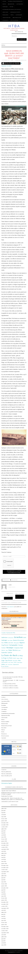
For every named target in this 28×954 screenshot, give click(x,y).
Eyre (21, 648)
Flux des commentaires (6, 773)
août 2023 (3, 873)
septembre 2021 (5, 908)
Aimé (12, 60)
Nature (11, 6)
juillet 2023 (3, 875)
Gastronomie (19, 14)
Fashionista (11, 952)
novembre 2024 (4, 845)
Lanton (10, 652)
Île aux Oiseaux (4, 666)
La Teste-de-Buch (9, 655)
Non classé (3, 727)
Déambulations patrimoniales (15, 1)
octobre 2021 (4, 906)
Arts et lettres (4, 699)
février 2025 (4, 839)
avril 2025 (3, 835)
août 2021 (3, 910)
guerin (2, 798)
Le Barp (20, 655)
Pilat (9, 662)
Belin (6, 642)
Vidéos (12, 14)
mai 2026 (3, 812)
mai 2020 (3, 940)
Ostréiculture (4, 662)
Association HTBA (7, 17)
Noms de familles (5, 721)
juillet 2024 (3, 853)
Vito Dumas (9, 796)
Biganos (22, 642)
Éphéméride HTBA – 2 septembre (8, 598)
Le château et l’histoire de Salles (10, 685)
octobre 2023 (4, 869)
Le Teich (9, 658)
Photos (4, 4)
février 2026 (4, 818)
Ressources (5, 14)
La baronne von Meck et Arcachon (10, 687)
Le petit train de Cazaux (12, 801)
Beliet (2, 642)
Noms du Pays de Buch (6, 725)
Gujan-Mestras (13, 650)
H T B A (13, 26)
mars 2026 (3, 816)
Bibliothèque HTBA (17, 17)
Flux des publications (6, 771)
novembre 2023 (4, 867)
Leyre (14, 658)
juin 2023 (3, 877)
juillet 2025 (3, 829)
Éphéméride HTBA (5, 715)
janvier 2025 (4, 841)
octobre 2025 (4, 826)
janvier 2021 (4, 924)
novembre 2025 (4, 824)
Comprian (17, 648)
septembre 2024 (5, 849)
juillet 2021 (3, 912)
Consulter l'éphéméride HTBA (8, 632)
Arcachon (18, 637)
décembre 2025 (4, 822)
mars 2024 (3, 861)
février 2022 (4, 898)
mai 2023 (3, 879)
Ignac (19, 650)
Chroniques (6, 579)
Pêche (15, 662)
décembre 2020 (4, 926)
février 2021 (4, 922)
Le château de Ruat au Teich (9, 683)
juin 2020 (3, 938)
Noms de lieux (4, 723)
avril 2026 (3, 814)
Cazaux (20, 645)
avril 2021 (3, 918)
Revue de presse (14, 20)
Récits (2, 731)
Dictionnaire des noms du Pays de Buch (12, 9)
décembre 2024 (4, 843)
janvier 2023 (4, 885)
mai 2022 (3, 892)
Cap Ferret (4, 645)
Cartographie (19, 4)
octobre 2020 (4, 930)
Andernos (4, 637)
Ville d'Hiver (10, 664)
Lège (21, 658)
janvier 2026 (4, 820)
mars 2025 (3, 837)
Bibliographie (11, 4)
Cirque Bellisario (12, 790)
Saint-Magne (19, 662)
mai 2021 (3, 916)
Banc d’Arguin (10, 640)
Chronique (9, 648)
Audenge (4, 640)
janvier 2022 (4, 900)
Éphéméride (16, 664)
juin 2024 (3, 855)
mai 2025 (3, 833)
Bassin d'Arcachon (18, 640)
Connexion (3, 769)
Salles (3, 664)
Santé (6, 664)
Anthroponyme (10, 637)
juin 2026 (3, 810)
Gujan (7, 650)
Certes (3, 648)
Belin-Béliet (10, 642)
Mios (19, 660)
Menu (3, 45)
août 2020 (3, 934)
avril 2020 (3, 942)
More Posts (12, 587)
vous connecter (10, 606)
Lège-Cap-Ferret (6, 660)
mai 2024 (3, 857)
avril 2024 (3, 859)
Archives (3, 697)
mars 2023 (3, 881)
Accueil (4, 1)
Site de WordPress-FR (6, 775)
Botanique (3, 705)
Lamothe (4, 652)
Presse (12, 662)
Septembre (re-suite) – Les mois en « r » (19, 597)
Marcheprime (15, 660)
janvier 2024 (4, 863)
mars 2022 (3, 896)
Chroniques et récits (15, 12)
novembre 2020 (4, 928)
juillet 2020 (3, 936)
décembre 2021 (4, 902)
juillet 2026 (3, 808)
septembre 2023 (5, 871)
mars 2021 (3, 920)
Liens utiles (5, 12)
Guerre (3, 650)
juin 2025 (3, 831)
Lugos (18, 658)
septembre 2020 (5, 932)
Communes (5, 6)
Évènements (5, 20)
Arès (24, 637)
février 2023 (4, 883)
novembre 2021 (4, 904)
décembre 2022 (4, 888)
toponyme (3, 738)
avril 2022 (3, 894)
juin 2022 (3, 890)
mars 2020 (3, 945)
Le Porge (4, 658)
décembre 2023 (4, 865)
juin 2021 (3, 914)
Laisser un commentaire (20, 60)
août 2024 (3, 851)
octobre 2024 (4, 847)
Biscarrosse (14, 579)
